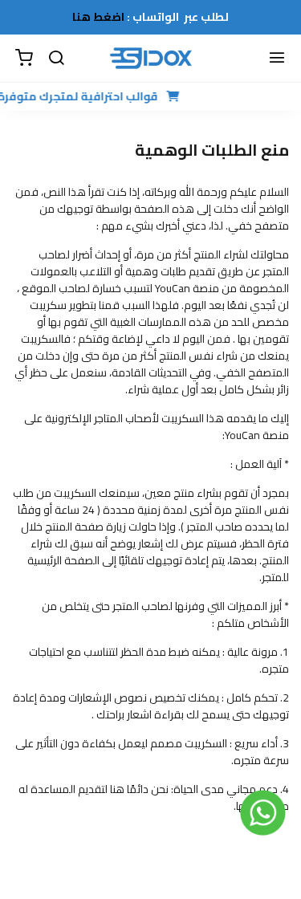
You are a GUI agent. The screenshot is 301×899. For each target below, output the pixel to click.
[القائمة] (277, 59)
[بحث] (56, 59)
